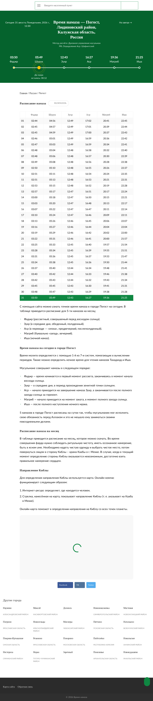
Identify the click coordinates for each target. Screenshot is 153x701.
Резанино (37, 638)
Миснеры (67, 622)
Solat (16, 4)
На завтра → (125, 23)
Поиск (129, 5)
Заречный (68, 652)
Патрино (7, 622)
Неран (36, 652)
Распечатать (60, 103)
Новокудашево (130, 652)
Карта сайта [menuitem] (9, 687)
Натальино (128, 622)
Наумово (7, 608)
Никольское (129, 638)
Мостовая (128, 608)
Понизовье (98, 652)
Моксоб (37, 608)
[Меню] (39, 5)
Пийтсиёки (98, 638)
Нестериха (8, 652)
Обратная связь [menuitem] (25, 687)
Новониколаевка (101, 608)
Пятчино (97, 622)
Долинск (67, 608)
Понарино (68, 638)
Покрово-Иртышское (13, 638)
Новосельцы (39, 622)
